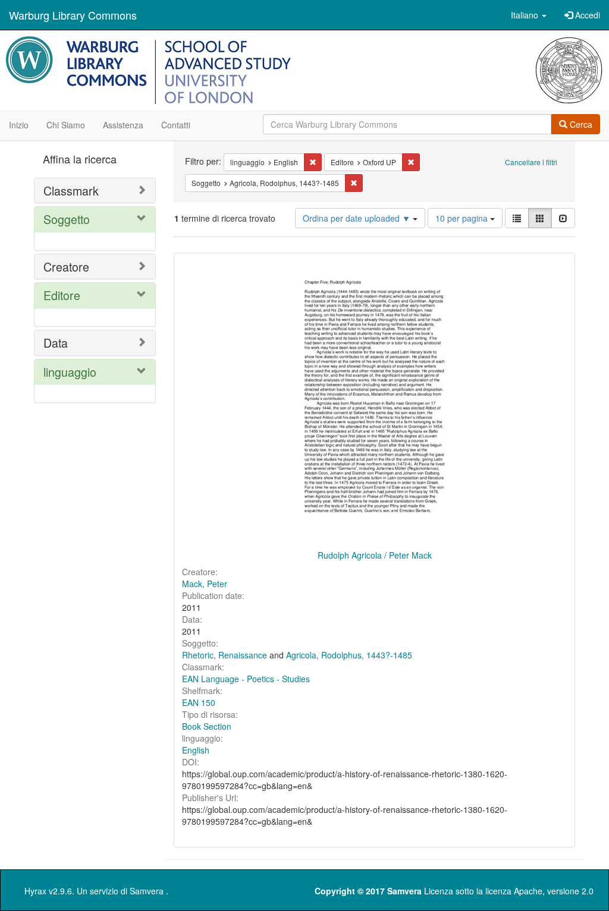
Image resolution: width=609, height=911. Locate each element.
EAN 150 (198, 702)
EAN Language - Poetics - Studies (246, 679)
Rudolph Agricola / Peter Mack (375, 555)
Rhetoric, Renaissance (224, 655)
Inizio (19, 125)
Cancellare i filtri (531, 162)
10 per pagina (462, 218)
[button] (528, 15)
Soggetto (66, 219)
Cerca (579, 124)
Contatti (175, 125)
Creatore (66, 266)
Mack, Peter (204, 584)
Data (55, 342)
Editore (61, 295)
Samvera (147, 891)
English (195, 750)
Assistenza (123, 125)
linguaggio (69, 371)
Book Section (206, 726)
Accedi (586, 15)
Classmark (71, 190)
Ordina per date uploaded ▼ (358, 218)
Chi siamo (65, 125)
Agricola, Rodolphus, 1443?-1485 (349, 655)
